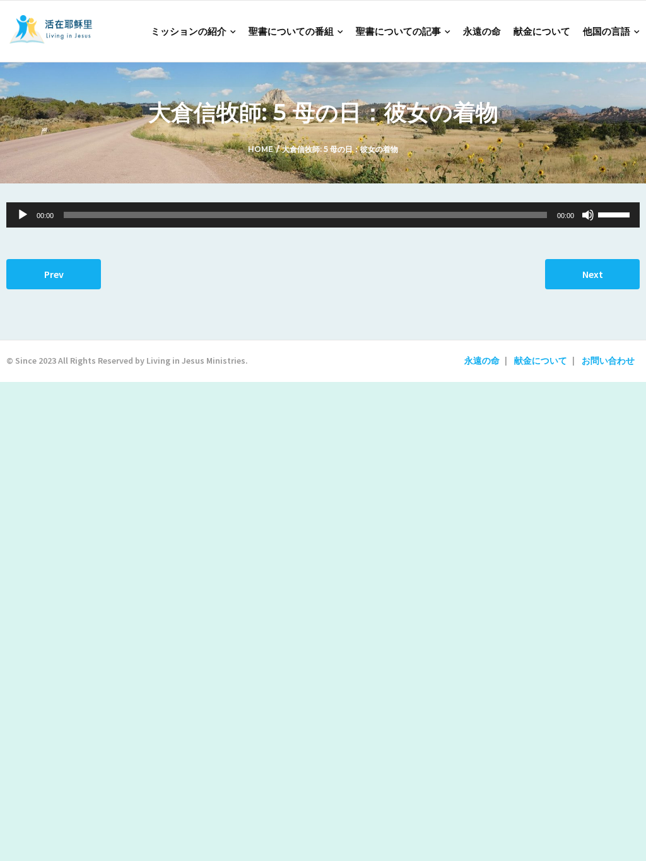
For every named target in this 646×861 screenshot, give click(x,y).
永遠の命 (482, 360)
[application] (323, 215)
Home (260, 149)
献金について (540, 360)
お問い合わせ (608, 360)
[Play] (22, 215)
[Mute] (588, 215)
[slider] (615, 213)
